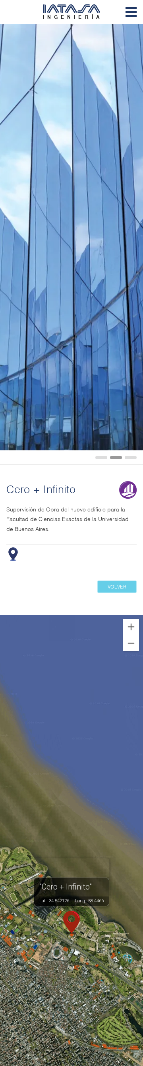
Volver (117, 586)
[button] (71, 922)
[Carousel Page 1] (101, 457)
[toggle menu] (131, 12)
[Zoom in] (131, 627)
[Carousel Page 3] (131, 457)
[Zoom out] (131, 643)
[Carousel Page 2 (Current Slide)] (116, 457)
